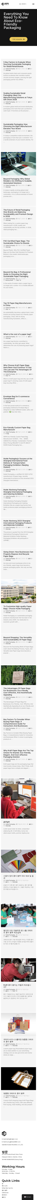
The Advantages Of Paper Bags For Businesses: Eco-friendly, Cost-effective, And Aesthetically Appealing (17, 691)
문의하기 (4, 1195)
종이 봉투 (4, 1190)
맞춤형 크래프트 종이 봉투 (13, 1093)
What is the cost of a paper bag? (17, 334)
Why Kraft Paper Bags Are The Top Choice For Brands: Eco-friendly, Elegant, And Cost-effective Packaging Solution (18, 753)
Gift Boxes (5, 1192)
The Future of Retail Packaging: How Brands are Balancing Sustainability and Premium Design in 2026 (18, 213)
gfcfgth (6, 822)
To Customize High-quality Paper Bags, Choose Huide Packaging (17, 607)
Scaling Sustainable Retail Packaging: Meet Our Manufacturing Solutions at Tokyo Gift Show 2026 (17, 96)
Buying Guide (9, 280)
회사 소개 (4, 1186)
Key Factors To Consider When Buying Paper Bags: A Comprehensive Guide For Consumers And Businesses (16, 722)
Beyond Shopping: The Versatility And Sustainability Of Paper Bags (17, 638)
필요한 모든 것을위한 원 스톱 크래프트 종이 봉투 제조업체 (18, 931)
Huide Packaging (10, 68)
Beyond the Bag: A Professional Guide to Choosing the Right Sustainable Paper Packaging (16, 274)
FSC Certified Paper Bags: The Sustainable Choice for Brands (16, 242)
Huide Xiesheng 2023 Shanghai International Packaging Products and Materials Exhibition (17, 523)
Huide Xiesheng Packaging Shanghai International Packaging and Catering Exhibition (17, 492)
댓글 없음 (8, 70)
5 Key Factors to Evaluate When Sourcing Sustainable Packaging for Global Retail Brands (17, 64)
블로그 (29, 68)
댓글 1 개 (18, 280)
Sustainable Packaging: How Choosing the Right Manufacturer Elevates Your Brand (17, 126)
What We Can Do (7, 1188)
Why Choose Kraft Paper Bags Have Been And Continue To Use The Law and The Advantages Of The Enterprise (17, 368)
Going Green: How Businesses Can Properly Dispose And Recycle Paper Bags (18, 554)
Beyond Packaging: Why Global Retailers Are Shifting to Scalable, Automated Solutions (17, 181)
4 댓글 (7, 433)
